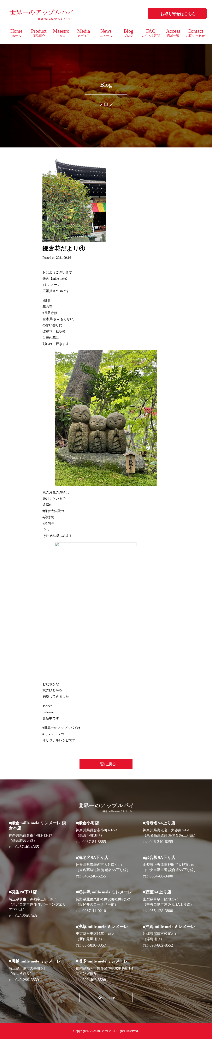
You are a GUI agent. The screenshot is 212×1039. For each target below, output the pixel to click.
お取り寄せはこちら (178, 14)
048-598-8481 (27, 915)
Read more (106, 997)
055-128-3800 (161, 910)
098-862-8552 (161, 945)
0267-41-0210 (94, 910)
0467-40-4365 (27, 846)
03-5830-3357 (94, 945)
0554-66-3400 (161, 876)
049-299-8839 (27, 979)
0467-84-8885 (94, 841)
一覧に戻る (106, 764)
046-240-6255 (161, 841)
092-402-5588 (94, 979)
